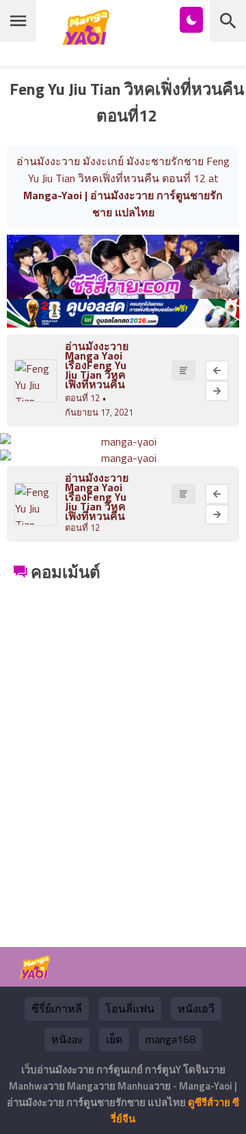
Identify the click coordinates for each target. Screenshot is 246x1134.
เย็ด (114, 1039)
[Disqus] (123, 756)
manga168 (170, 1039)
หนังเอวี (196, 1008)
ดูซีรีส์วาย (209, 1102)
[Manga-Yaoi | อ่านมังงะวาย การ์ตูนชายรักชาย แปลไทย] (89, 40)
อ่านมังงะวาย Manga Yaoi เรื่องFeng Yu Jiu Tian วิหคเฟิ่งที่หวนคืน (96, 365)
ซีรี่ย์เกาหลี (56, 1008)
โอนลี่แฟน (129, 1008)
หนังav (67, 1039)
